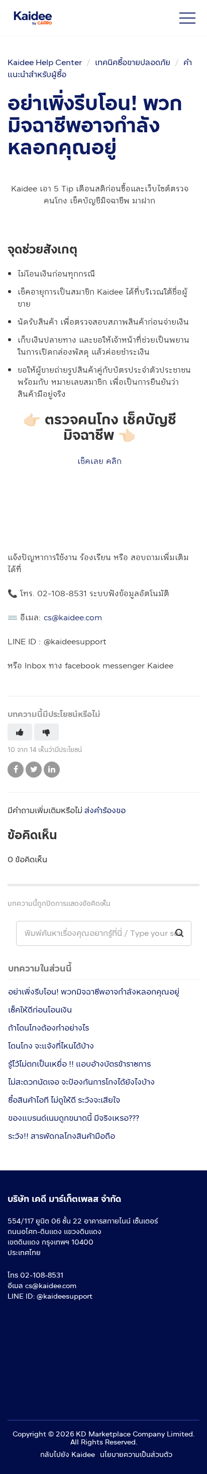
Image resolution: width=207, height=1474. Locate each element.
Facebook (16, 770)
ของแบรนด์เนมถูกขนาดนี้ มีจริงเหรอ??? (73, 1118)
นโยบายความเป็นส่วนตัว (136, 1454)
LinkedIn (52, 770)
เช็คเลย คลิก (99, 461)
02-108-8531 (41, 1275)
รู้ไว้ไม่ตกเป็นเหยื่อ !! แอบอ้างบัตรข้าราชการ (79, 1064)
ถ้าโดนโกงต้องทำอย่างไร (48, 1028)
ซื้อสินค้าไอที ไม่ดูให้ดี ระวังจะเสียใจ (64, 1100)
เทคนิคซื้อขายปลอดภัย (132, 62)
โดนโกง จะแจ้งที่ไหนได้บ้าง (51, 1046)
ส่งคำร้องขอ (105, 810)
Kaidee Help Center (45, 62)
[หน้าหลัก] (73, 18)
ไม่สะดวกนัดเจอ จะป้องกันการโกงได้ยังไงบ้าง (81, 1082)
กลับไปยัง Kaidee (67, 1454)
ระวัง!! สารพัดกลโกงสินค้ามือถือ (61, 1136)
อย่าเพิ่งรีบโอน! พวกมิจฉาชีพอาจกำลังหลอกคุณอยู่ (93, 992)
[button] (187, 18)
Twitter (34, 770)
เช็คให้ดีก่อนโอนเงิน (40, 1010)
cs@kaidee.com (73, 617)
